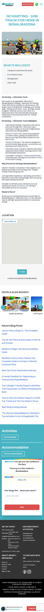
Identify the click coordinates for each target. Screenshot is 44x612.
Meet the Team (6, 564)
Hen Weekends (27, 536)
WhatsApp (5, 533)
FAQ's (25, 567)
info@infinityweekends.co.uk (11, 536)
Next (22, 507)
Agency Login (6, 571)
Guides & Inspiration (29, 540)
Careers (4, 569)
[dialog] (3, 609)
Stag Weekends (28, 533)
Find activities (10, 437)
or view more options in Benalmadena (22, 278)
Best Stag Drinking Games (14, 407)
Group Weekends (28, 538)
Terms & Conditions (29, 565)
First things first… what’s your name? (21, 491)
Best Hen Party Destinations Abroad (19, 370)
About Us (4, 562)
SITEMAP (38, 589)
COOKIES (24, 589)
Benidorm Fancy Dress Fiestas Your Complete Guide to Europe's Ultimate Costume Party (19, 361)
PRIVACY (31, 589)
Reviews (4, 567)
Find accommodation (13, 454)
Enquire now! (34, 608)
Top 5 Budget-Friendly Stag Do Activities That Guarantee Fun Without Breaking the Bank (21, 389)
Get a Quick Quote (7, 530)
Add (23, 272)
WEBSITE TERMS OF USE (11, 589)
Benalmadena (15, 609)
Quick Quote (28, 4)
